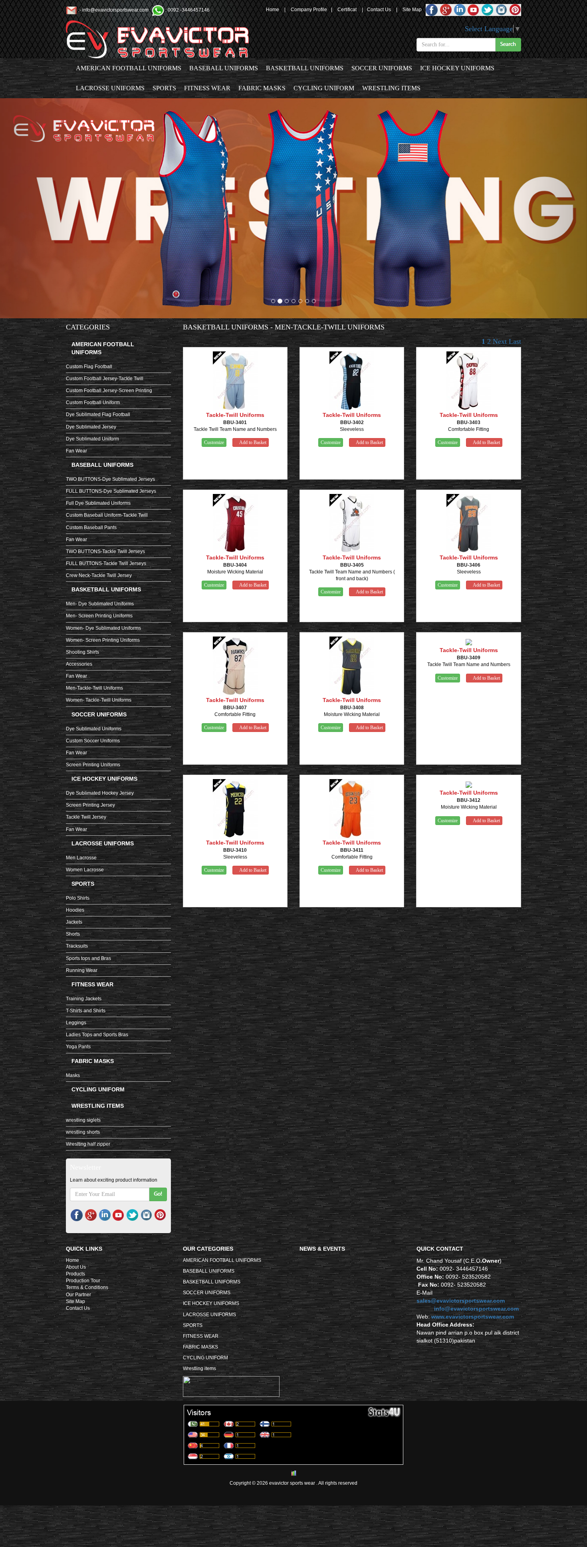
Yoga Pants (78, 1046)
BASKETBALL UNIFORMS (304, 68)
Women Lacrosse (85, 870)
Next (500, 341)
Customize (214, 442)
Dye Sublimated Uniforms (93, 729)
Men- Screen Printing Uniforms (99, 616)
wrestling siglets (83, 1120)
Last (515, 341)
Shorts (73, 934)
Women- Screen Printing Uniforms (103, 640)
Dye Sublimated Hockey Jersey (100, 793)
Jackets (74, 922)
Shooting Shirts (82, 652)
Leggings (76, 1022)
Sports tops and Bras (88, 958)
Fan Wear (76, 451)
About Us (76, 1267)
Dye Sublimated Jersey (91, 427)
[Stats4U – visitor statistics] (293, 1461)
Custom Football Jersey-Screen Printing (109, 390)
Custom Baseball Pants (91, 527)
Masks (73, 1075)
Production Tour (83, 1280)
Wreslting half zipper (88, 1144)
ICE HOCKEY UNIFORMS (457, 68)
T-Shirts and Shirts (85, 1010)
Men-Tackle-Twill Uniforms (94, 688)
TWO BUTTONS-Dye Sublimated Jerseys (110, 479)
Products (75, 1274)
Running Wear (81, 970)
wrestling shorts (83, 1132)
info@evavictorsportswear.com (115, 10)
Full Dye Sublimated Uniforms (98, 503)
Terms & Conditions (87, 1287)
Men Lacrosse (81, 858)
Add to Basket (252, 442)
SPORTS (164, 88)
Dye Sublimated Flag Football (98, 414)
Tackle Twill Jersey (86, 817)
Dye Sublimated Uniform (92, 439)
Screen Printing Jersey (90, 805)
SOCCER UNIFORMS (381, 68)
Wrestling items (391, 88)
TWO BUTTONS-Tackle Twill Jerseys (105, 551)
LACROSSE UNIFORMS (110, 88)
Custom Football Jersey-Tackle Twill (104, 378)
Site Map (412, 9)
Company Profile (309, 9)
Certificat (347, 9)
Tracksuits (77, 946)
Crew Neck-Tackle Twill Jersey (99, 575)
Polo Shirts (77, 898)
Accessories (79, 664)
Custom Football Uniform (93, 402)
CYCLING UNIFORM (324, 88)
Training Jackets (83, 999)
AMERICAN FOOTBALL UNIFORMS (128, 68)
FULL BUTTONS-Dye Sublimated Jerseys (111, 491)
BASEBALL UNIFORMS (223, 68)
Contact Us (379, 9)
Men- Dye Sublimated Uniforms (100, 604)
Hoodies (75, 910)
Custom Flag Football (89, 366)
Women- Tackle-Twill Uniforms (98, 700)
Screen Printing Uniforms (93, 765)
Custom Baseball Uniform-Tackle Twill (107, 515)
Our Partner (78, 1294)
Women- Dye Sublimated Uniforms (103, 628)
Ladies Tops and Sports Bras (97, 1034)
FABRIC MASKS (262, 88)
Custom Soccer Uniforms (93, 741)
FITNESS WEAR (207, 88)
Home (272, 9)
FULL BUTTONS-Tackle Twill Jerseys (106, 563)
